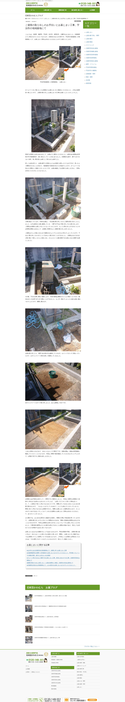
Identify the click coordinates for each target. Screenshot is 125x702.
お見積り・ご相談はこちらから (33, 672)
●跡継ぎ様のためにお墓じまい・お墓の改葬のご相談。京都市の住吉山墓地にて (50, 563)
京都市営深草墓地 (91, 58)
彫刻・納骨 (89, 77)
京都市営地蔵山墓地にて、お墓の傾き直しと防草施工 (47, 616)
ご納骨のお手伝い (81, 659)
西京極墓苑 (53, 685)
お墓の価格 (53, 656)
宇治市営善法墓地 (91, 67)
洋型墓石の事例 (54, 662)
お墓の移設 (89, 42)
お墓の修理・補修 (81, 662)
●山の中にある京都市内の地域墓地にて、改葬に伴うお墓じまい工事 (47, 550)
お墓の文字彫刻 (80, 656)
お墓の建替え (80, 674)
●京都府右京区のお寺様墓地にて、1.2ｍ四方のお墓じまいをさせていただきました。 (51, 565)
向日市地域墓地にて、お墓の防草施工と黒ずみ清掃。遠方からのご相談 (51, 595)
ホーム (27, 665)
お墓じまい (77, 21)
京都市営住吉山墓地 (92, 48)
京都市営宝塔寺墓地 (92, 54)
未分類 (88, 80)
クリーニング (90, 45)
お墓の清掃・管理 (81, 684)
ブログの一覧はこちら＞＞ (92, 646)
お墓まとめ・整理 (81, 681)
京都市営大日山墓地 (55, 682)
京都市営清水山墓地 (92, 61)
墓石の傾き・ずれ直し (82, 671)
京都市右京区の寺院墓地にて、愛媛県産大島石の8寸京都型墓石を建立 (50, 606)
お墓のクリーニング (81, 665)
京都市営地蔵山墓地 (92, 51)
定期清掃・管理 (90, 73)
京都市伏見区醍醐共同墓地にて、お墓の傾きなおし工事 (47, 637)
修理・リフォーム (91, 64)
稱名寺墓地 (53, 688)
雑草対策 (88, 83)
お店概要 (28, 668)
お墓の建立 (89, 38)
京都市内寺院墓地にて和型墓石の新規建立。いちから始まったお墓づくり (51, 627)
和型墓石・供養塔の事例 (56, 659)
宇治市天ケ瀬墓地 (91, 70)
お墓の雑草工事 (80, 668)
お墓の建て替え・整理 (92, 35)
